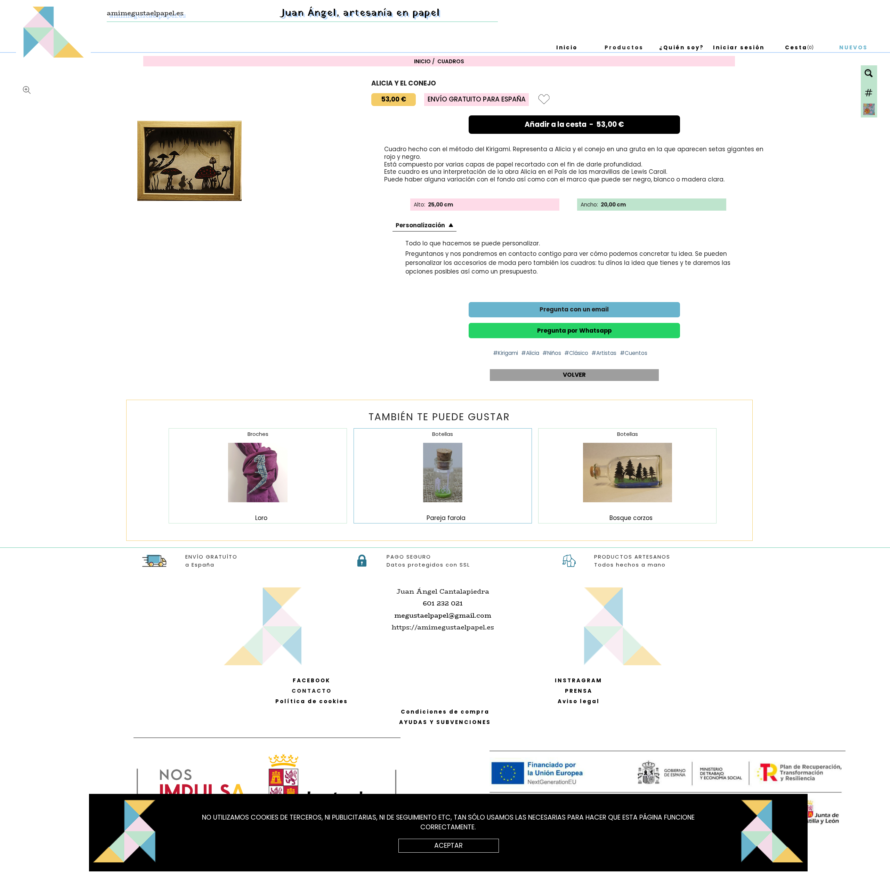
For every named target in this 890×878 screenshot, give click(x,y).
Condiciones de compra (445, 711)
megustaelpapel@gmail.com (442, 615)
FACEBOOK (312, 680)
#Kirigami (505, 353)
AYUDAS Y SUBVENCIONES (445, 722)
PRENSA (578, 690)
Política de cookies (311, 701)
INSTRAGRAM (578, 680)
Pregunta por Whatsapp (574, 331)
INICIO (422, 61)
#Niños (551, 353)
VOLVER (574, 375)
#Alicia (530, 353)
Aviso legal (579, 701)
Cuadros (450, 61)
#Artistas (603, 353)
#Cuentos (633, 353)
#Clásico (576, 353)
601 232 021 (443, 603)
